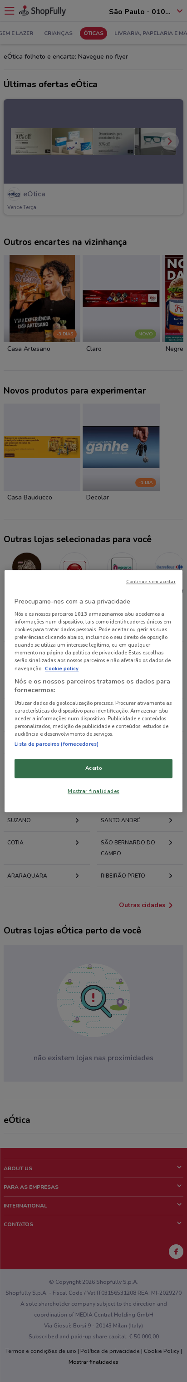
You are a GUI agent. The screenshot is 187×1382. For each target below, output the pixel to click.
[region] (93, 691)
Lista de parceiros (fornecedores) (56, 744)
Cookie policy (62, 668)
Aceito (93, 768)
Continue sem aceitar (151, 581)
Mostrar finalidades (93, 791)
